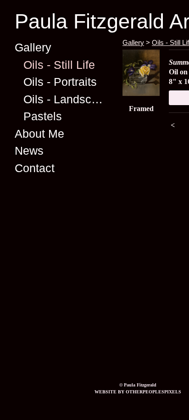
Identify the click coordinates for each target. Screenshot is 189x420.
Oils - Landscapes (64, 99)
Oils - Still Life (59, 64)
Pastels (42, 116)
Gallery (33, 47)
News (29, 150)
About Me (39, 133)
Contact (35, 168)
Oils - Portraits (60, 81)
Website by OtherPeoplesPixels (137, 391)
